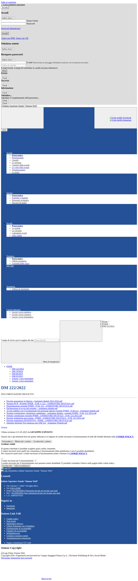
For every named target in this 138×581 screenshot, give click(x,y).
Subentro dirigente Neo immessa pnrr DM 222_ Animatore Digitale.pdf (36, 423)
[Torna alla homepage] (69, 106)
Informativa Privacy (14, 524)
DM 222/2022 (18, 369)
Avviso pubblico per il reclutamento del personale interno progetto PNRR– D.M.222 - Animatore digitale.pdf (52, 411)
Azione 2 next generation (22, 381)
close (4, 130)
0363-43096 (15, 488)
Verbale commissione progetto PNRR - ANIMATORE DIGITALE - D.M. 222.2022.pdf (44, 416)
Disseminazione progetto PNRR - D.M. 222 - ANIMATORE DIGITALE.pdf (39, 406)
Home (105, 321)
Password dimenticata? (10, 28)
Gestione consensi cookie (17, 536)
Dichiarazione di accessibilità (18, 528)
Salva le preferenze (22, 466)
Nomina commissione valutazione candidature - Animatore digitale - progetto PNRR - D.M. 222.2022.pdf (51, 413)
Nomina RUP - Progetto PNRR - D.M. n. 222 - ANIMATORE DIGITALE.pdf (40, 403)
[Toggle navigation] (22, 118)
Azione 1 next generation (22, 378)
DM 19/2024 (17, 371)
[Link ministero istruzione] (13, 4)
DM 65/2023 (17, 376)
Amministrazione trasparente (18, 538)
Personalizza (7, 441)
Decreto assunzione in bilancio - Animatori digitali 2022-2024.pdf (34, 401)
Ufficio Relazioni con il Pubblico (20, 526)
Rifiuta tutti (23, 441)
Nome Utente (32, 21)
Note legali (11, 521)
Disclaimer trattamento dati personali (16, 558)
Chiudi (4, 78)
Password (31, 23)
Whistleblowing (13, 533)
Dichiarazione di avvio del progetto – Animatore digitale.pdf (32, 408)
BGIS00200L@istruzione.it (35, 491)
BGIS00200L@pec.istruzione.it (36, 493)
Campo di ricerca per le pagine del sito (17, 340)
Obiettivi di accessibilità (16, 531)
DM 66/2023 (17, 374)
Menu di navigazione (51, 362)
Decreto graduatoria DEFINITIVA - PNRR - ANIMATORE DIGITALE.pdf (39, 420)
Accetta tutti (42, 441)
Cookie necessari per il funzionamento (17, 461)
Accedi (5, 7)
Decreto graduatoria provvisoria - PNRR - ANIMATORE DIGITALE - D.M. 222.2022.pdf (45, 418)
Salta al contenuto (8, 2)
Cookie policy (12, 519)
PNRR (105, 324)
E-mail (29, 62)
